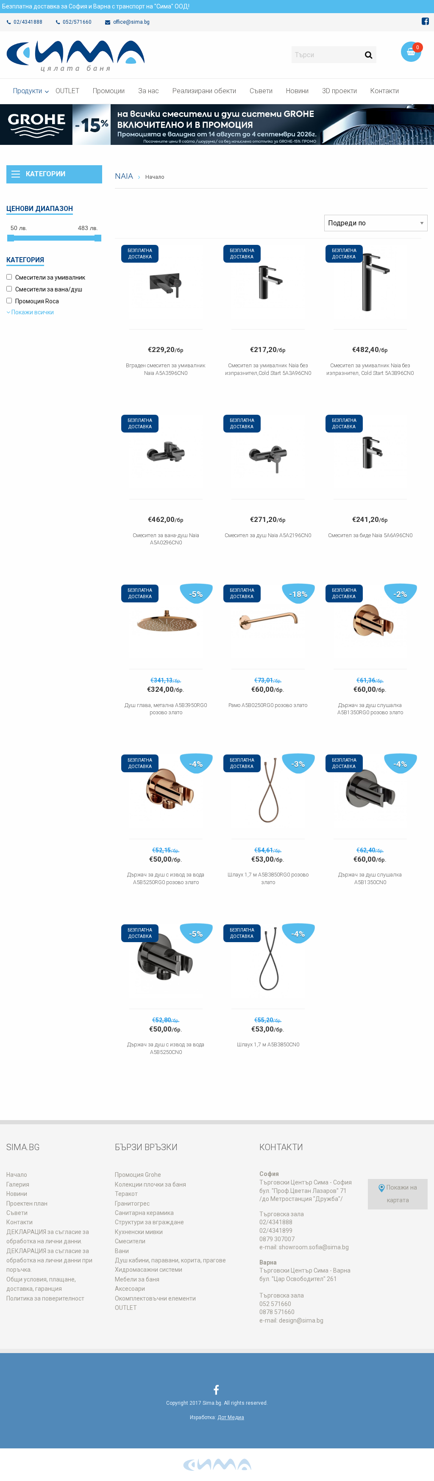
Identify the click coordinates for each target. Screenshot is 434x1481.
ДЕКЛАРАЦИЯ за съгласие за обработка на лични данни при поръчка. (49, 1260)
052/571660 (76, 22)
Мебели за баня (137, 1279)
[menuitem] (27, 91)
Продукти (27, 91)
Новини (297, 91)
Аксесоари (130, 1288)
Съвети (261, 91)
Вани (122, 1251)
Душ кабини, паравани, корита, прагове (170, 1260)
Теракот (126, 1193)
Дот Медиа (230, 1417)
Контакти (384, 91)
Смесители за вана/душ (48, 289)
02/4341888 (27, 22)
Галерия (17, 1184)
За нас (148, 91)
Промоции (109, 91)
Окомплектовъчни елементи (155, 1298)
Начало (154, 177)
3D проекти (339, 91)
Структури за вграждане (149, 1222)
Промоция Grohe (138, 1174)
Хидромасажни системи (148, 1269)
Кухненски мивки (139, 1232)
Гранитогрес (132, 1203)
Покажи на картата (401, 1194)
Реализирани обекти (204, 91)
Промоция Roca (37, 301)
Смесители (130, 1241)
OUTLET (67, 91)
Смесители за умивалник (50, 277)
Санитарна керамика (144, 1212)
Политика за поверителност (45, 1298)
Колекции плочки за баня (150, 1184)
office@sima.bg (131, 22)
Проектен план (26, 1203)
